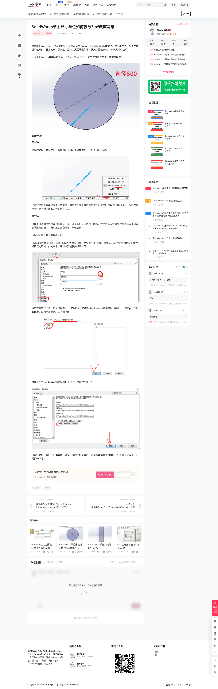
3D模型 (77, 4)
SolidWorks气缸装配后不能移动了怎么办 (168, 64)
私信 (186, 24)
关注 (181, 24)
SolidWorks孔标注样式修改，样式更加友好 (176, 304)
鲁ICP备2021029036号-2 (68, 684)
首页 (49, 4)
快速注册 (184, 5)
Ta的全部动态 (168, 72)
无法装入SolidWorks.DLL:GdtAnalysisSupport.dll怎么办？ (113, 507)
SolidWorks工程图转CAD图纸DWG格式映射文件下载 (180, 285)
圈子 (58, 3)
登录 (173, 5)
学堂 (66, 3)
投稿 (187, 13)
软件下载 (98, 4)
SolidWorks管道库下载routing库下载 (173, 322)
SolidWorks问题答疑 (42, 33)
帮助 (87, 4)
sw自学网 (48, 684)
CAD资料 (112, 4)
